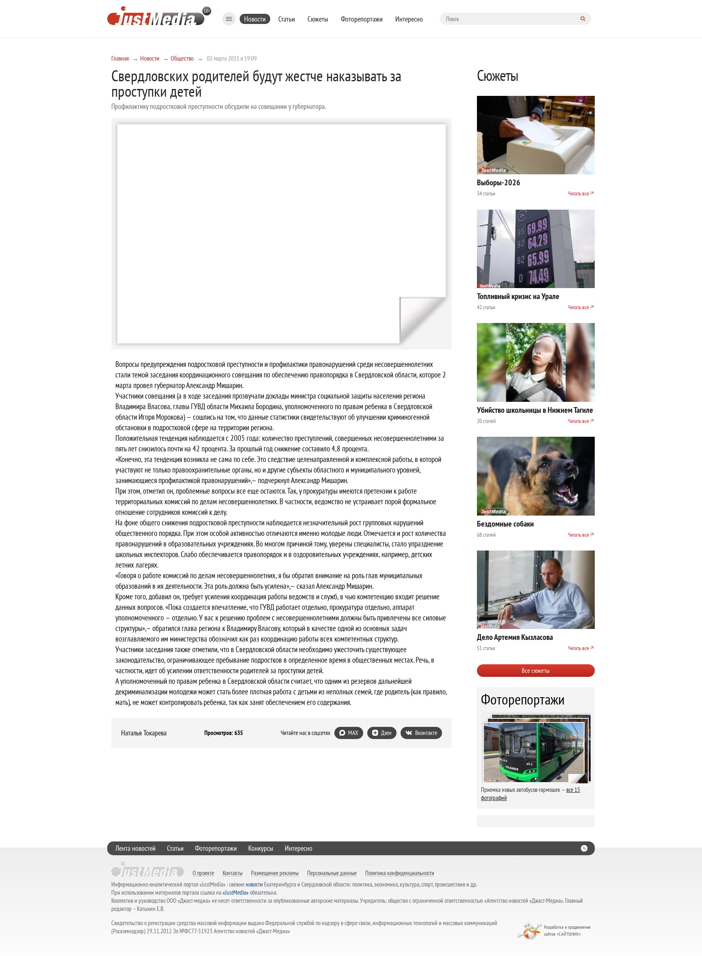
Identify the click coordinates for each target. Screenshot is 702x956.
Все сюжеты (536, 670)
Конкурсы (260, 848)
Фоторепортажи (362, 19)
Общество (182, 58)
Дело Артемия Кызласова (515, 637)
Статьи (286, 19)
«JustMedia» (236, 892)
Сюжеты (318, 19)
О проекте (203, 872)
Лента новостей (135, 848)
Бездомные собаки (505, 524)
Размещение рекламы (275, 872)
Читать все (578, 193)
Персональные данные (332, 872)
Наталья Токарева (144, 733)
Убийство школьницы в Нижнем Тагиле (535, 410)
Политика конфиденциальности (399, 872)
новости (254, 884)
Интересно (409, 19)
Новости (255, 19)
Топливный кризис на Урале (518, 296)
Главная (120, 58)
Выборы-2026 (498, 182)
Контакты (233, 872)
